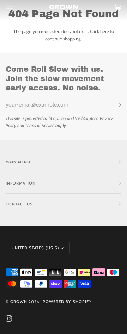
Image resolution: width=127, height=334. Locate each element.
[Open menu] (16, 7)
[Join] (112, 104)
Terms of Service (39, 125)
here (104, 31)
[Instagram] (9, 318)
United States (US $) (35, 247)
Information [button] (21, 183)
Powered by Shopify (67, 301)
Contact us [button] (19, 203)
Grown (18, 301)
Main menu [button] (18, 162)
